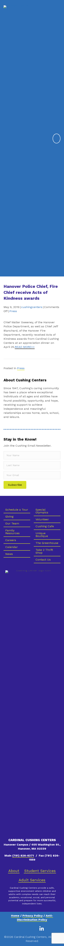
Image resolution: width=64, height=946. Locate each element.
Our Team (12, 523)
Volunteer (42, 519)
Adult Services (32, 880)
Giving (9, 516)
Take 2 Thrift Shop (44, 551)
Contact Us (43, 559)
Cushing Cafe (45, 526)
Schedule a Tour (16, 509)
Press (13, 311)
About (13, 871)
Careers (10, 540)
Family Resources (12, 532)
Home (15, 915)
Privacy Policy (32, 915)
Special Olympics (42, 511)
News (9, 554)
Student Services (40, 871)
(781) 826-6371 (23, 855)
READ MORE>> (25, 347)
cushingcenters (31, 307)
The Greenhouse (47, 543)
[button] (15, 485)
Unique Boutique (42, 534)
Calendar (11, 547)
